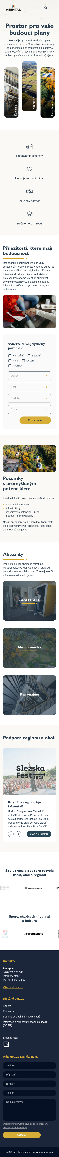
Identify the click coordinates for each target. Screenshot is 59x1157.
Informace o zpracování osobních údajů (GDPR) (25, 1024)
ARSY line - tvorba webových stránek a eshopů (29, 1152)
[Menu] (54, 8)
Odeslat (21, 1135)
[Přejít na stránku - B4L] (21, 888)
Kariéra (7, 1006)
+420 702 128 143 (13, 972)
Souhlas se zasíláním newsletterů (21, 1016)
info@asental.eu (12, 976)
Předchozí (11, 834)
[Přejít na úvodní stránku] (13, 8)
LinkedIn (6, 1044)
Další (18, 834)
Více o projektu (39, 834)
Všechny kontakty (13, 987)
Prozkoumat (35, 420)
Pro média (8, 1011)
